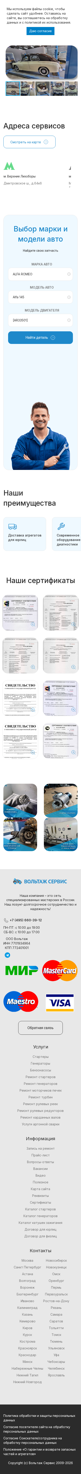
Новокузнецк (56, 1267)
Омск (56, 1274)
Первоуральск (56, 1294)
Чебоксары (56, 1362)
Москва (27, 1260)
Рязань (56, 1308)
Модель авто (42, 287)
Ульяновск (56, 1348)
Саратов (56, 1321)
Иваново (27, 1301)
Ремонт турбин (41, 1097)
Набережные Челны (27, 1368)
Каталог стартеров (40, 1209)
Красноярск (27, 1348)
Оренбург (56, 1281)
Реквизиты (40, 1196)
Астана (27, 1274)
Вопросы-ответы (40, 1162)
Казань (27, 1314)
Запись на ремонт (41, 1148)
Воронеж (27, 1287)
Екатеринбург (27, 1294)
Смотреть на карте (25, 142)
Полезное (40, 1182)
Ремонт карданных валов (40, 1117)
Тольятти (56, 1328)
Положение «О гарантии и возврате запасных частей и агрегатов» (39, 1451)
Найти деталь (36, 337)
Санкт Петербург (27, 1267)
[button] (73, 49)
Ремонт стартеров (41, 1077)
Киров (27, 1328)
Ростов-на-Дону (56, 1301)
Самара (56, 1314)
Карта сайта (40, 1189)
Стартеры (41, 1057)
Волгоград (27, 1281)
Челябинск (56, 1368)
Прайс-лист (41, 1155)
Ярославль (56, 1375)
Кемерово (28, 1321)
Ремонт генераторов (40, 1084)
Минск (27, 1362)
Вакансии (40, 1169)
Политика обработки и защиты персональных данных (39, 1418)
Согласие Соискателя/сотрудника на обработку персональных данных (32, 1440)
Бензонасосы (40, 1070)
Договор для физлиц (40, 1236)
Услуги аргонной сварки (40, 1124)
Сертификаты (40, 1202)
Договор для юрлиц (40, 1229)
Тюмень (56, 1341)
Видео (41, 1175)
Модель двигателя (42, 310)
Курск (27, 1335)
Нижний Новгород (27, 1382)
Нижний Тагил (27, 1375)
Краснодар (27, 1355)
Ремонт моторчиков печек (41, 1090)
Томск (56, 1335)
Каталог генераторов (40, 1216)
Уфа (56, 1355)
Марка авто (42, 264)
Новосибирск (56, 1260)
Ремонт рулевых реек (40, 1104)
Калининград (27, 1308)
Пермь (56, 1287)
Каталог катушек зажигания (40, 1223)
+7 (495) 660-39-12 (25, 920)
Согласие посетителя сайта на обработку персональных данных (36, 1429)
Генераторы (40, 1063)
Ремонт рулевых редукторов (40, 1111)
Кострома (27, 1341)
